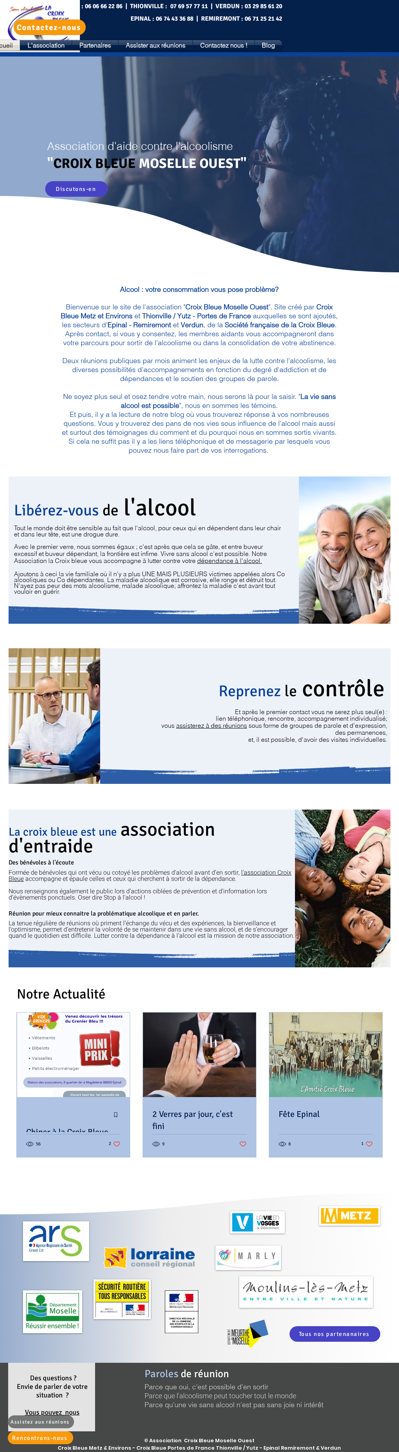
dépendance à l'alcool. (229, 561)
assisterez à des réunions (211, 725)
